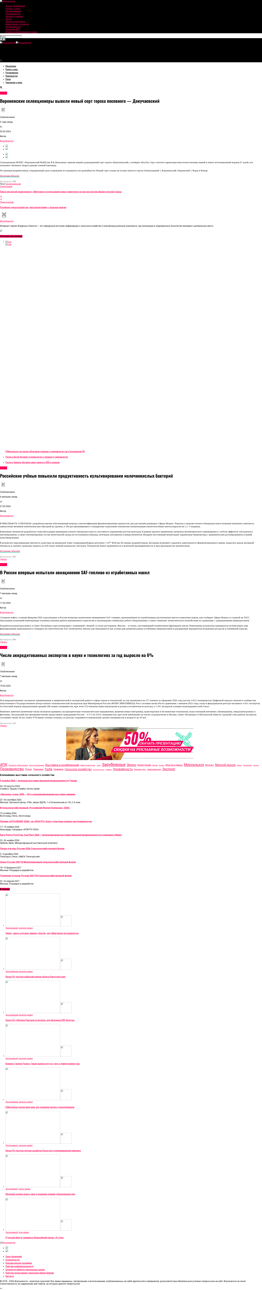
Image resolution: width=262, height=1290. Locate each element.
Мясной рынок (225, 765)
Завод (99, 765)
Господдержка (12, 26)
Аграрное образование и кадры (21, 32)
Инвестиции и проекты (17, 24)
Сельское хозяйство (78, 769)
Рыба (48, 769)
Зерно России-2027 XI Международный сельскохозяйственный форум (38, 862)
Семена (108, 770)
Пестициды (247, 765)
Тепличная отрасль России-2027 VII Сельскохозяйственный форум (36, 875)
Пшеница (38, 769)
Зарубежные (114, 764)
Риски (8, 19)
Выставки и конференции (62, 765)
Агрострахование (36, 765)
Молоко (209, 765)
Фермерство (140, 769)
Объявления (10, 66)
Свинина (58, 769)
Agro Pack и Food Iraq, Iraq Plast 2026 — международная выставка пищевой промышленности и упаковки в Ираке (61, 835)
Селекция (16, 184)
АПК (3, 764)
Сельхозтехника (98, 770)
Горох (8, 184)
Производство (12, 14)
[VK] (6, 146)
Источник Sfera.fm (9, 175)
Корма (161, 765)
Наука (239, 765)
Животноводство (87, 765)
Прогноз (256, 765)
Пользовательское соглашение (18, 1263)
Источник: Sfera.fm (10, 550)
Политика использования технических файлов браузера (29, 1272)
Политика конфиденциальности (19, 1266)
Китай (155, 765)
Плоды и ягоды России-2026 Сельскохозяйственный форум (32, 848)
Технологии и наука (15, 21)
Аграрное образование (18, 765)
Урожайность (123, 769)
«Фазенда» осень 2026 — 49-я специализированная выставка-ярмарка (37, 794)
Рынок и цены (12, 8)
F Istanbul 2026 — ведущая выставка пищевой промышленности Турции (38, 780)
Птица (28, 769)
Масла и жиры (174, 765)
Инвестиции (144, 765)
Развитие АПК (12, 29)
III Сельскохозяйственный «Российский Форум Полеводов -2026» (35, 808)
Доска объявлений (15, 6)
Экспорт (168, 769)
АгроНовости (6, 141)
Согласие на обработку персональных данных (25, 1269)
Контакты (9, 1276)
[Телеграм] (4, 40)
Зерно (131, 765)
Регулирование (13, 11)
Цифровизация (154, 769)
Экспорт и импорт (14, 16)
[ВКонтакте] (1, 40)
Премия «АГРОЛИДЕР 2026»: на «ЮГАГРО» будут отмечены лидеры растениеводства (46, 821)
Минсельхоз (194, 765)
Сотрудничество (12, 1259)
